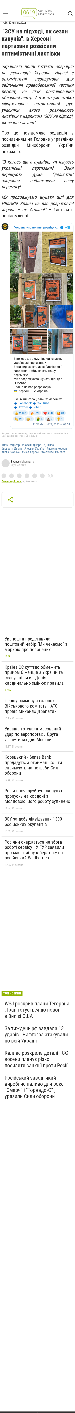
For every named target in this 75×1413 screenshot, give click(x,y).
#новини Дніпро (31, 445)
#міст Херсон (30, 452)
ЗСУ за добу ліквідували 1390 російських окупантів (33, 821)
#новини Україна (34, 448)
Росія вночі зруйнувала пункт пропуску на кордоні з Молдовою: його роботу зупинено (37, 796)
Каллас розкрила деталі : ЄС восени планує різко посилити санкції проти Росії (36, 1059)
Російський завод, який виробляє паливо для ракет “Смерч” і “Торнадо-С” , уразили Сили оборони (35, 1087)
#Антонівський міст (53, 452)
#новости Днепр (12, 448)
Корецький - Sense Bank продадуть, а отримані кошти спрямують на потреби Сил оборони (33, 765)
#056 (5, 445)
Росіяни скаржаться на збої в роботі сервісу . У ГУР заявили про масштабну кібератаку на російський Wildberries (34, 850)
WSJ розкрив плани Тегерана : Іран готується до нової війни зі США (37, 1009)
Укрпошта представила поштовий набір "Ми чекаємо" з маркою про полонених (36, 644)
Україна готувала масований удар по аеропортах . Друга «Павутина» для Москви (33, 734)
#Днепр (15, 445)
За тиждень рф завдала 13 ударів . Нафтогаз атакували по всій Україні (36, 1034)
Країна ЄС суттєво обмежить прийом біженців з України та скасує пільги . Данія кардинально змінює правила (34, 675)
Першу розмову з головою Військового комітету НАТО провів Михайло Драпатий (31, 706)
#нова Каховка (11, 452)
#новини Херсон (57, 448)
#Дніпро (49, 445)
